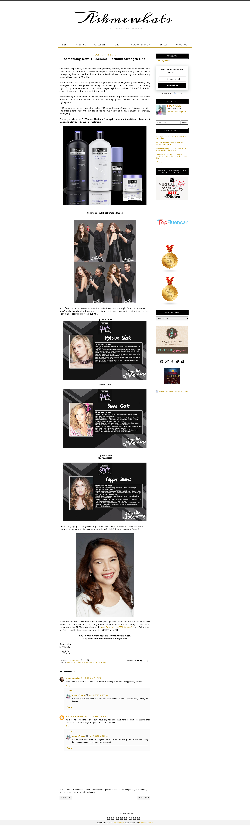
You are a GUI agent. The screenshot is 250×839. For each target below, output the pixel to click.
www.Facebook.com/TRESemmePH (117, 627)
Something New (90, 662)
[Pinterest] (162, 362)
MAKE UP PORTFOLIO (140, 45)
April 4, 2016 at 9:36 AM (98, 736)
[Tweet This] (138, 660)
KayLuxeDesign (146, 823)
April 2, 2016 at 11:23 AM (95, 716)
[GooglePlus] (167, 362)
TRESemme (102, 662)
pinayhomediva (73, 678)
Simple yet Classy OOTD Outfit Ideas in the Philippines (171, 137)
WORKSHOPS (181, 45)
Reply (68, 685)
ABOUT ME (81, 45)
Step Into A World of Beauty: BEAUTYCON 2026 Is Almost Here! (171, 143)
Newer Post (66, 797)
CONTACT (162, 45)
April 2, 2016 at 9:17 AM (91, 678)
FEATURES (118, 45)
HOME (65, 45)
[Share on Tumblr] (147, 660)
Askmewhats (125, 18)
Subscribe (172, 85)
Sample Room (77, 662)
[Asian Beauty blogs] (170, 272)
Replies (71, 690)
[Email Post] (87, 660)
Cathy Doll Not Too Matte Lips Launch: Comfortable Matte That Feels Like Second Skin (171, 156)
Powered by (167, 93)
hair (68, 662)
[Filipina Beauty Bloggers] (170, 305)
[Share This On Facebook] (135, 660)
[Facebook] (172, 362)
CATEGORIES (99, 45)
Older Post (144, 797)
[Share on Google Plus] (144, 660)
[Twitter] (177, 362)
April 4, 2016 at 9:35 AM (98, 695)
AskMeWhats (78, 695)
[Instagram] (182, 362)
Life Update (160, 162)
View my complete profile (176, 111)
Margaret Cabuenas (75, 716)
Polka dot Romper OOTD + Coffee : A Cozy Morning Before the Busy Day (171, 149)
